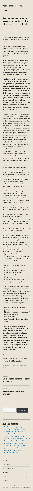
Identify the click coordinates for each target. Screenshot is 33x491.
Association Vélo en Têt (14, 6)
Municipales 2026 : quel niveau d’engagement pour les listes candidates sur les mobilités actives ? (16, 431)
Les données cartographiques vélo (15, 427)
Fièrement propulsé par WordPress (20, 488)
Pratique (5, 477)
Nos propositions (8, 468)
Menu (5, 10)
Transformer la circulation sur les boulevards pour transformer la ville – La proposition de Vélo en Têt (17, 438)
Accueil (5, 460)
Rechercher (6, 407)
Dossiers (5, 472)
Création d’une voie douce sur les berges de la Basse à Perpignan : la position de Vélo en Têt (15, 445)
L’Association (7, 464)
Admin (7, 365)
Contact (5, 481)
